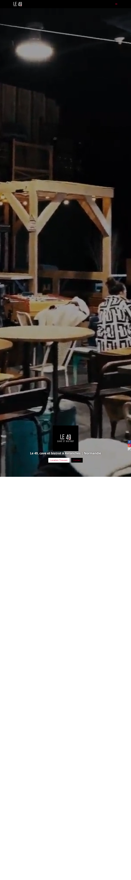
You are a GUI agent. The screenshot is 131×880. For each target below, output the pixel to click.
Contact (77, 460)
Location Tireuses (59, 460)
